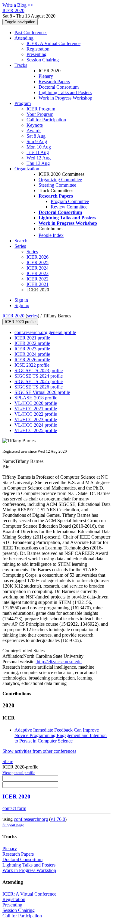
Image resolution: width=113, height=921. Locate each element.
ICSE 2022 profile (31, 365)
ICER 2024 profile (32, 354)
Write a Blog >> (17, 5)
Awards (34, 130)
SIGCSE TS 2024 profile (38, 376)
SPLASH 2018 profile (35, 397)
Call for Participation (46, 119)
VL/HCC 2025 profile (35, 430)
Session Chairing (43, 59)
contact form (14, 808)
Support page (13, 825)
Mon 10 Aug (39, 146)
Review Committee (69, 206)
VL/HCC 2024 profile (35, 425)
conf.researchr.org (31, 819)
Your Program (40, 114)
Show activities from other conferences (39, 751)
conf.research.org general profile (45, 332)
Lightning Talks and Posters (65, 92)
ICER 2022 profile (32, 343)
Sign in (21, 300)
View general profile (18, 772)
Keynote (35, 125)
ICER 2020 (13, 315)
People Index (51, 235)
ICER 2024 (38, 267)
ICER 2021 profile (32, 337)
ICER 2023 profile (32, 348)
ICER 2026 (38, 257)
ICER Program (41, 108)
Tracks (20, 65)
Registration (38, 48)
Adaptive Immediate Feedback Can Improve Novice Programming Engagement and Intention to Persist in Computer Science (60, 735)
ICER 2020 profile (20, 322)
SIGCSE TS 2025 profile (38, 381)
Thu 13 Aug (38, 163)
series (32, 315)
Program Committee (70, 201)
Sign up (21, 305)
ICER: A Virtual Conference (53, 43)
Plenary (46, 76)
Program (22, 103)
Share (7, 761)
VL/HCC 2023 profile (35, 419)
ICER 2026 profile (32, 359)
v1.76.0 (58, 819)
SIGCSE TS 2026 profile (38, 386)
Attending (23, 38)
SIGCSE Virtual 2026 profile (42, 392)
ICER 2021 (38, 284)
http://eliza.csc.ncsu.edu (59, 661)
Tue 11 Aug (38, 152)
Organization (26, 168)
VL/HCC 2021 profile (35, 408)
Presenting (36, 54)
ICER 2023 (38, 273)
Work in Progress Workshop (65, 97)
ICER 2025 (38, 262)
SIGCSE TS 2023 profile (38, 370)
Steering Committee (57, 185)
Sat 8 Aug (36, 136)
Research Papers (54, 81)
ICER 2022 (38, 278)
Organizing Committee (60, 179)
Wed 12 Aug (39, 157)
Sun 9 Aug (37, 141)
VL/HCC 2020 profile (35, 403)
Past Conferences (30, 32)
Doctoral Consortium (59, 87)
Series (32, 251)
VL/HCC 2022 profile (35, 414)
